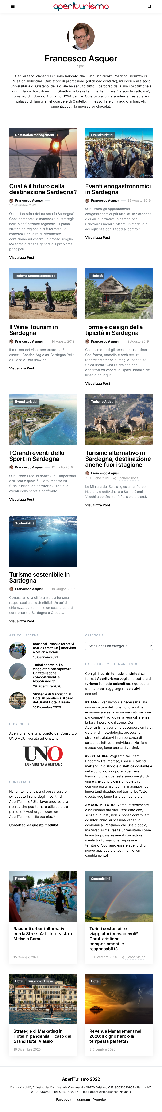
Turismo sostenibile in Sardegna (39, 577)
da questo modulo (42, 825)
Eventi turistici (102, 135)
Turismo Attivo (102, 402)
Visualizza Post (21, 257)
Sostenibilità (25, 523)
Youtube (99, 1099)
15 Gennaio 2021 (45, 657)
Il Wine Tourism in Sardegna (33, 329)
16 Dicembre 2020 (47, 707)
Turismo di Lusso (40, 981)
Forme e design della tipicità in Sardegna (114, 329)
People (20, 879)
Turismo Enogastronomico (35, 276)
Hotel (19, 981)
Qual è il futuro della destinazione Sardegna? (43, 189)
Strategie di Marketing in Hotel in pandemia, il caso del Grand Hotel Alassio (53, 698)
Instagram (82, 1099)
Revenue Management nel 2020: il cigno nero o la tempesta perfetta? (115, 1036)
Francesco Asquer (29, 201)
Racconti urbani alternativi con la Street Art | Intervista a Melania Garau (54, 648)
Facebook (63, 1099)
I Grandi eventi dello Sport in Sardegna (37, 455)
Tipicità (97, 276)
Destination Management (34, 135)
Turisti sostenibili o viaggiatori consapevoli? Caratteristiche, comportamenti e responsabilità (52, 673)
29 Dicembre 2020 (47, 686)
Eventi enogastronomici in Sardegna (118, 189)
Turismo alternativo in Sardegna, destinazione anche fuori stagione (118, 458)
